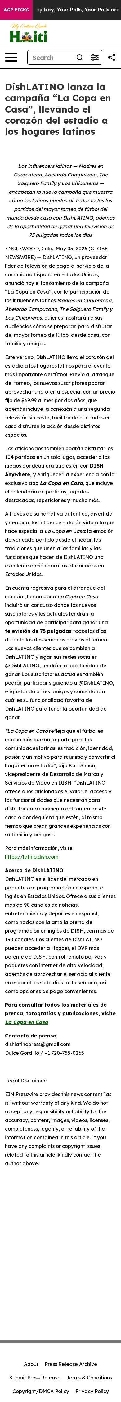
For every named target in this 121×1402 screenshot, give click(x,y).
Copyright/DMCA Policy (40, 1391)
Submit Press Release (34, 1378)
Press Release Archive (71, 1364)
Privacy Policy (92, 1391)
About (31, 1364)
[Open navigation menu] (11, 57)
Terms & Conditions (89, 1378)
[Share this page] (111, 57)
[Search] (79, 57)
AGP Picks (16, 10)
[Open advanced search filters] (94, 57)
